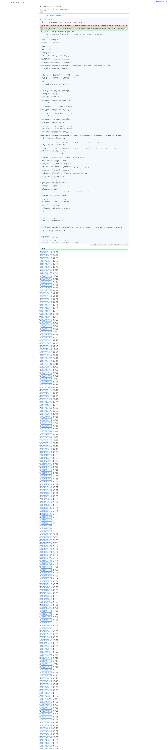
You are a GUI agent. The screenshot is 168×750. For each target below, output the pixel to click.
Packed (104, 245)
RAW (99, 245)
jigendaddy (48, 10)
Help (166, 1)
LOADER (116, 245)
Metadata (123, 245)
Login (162, 1)
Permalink (93, 245)
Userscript (110, 245)
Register (158, 1)
